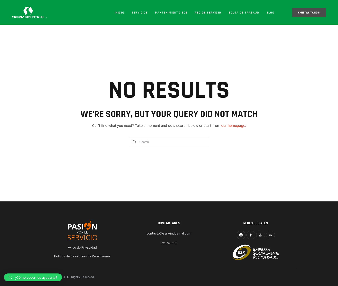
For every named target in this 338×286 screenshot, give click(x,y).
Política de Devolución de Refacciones (82, 256)
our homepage (233, 125)
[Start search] (134, 142)
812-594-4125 (169, 243)
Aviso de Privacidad (82, 247)
